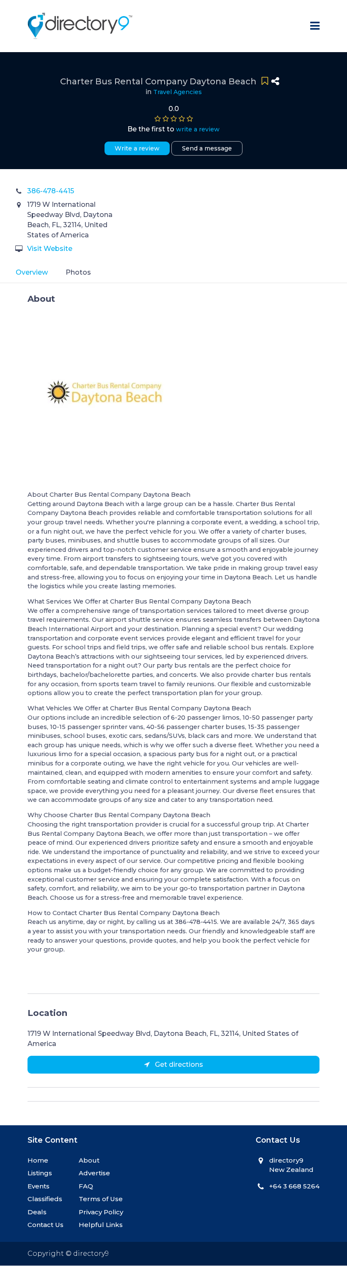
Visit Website (49, 249)
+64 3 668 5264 (294, 1186)
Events (39, 1186)
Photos (78, 272)
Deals (37, 1212)
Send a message (207, 148)
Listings (40, 1173)
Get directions (178, 1064)
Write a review (137, 148)
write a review (198, 129)
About (89, 1160)
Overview (32, 272)
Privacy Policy (101, 1212)
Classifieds (45, 1199)
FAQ (86, 1186)
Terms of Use (101, 1199)
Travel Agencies (177, 92)
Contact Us (45, 1225)
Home (38, 1160)
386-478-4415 (50, 191)
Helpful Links (101, 1225)
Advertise (94, 1173)
